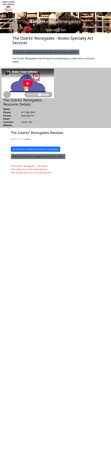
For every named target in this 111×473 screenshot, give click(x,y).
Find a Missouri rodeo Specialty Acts (29, 169)
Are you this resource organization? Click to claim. (38, 156)
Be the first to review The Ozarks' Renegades (35, 149)
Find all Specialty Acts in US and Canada (31, 172)
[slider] (17, 139)
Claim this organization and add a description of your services (46, 52)
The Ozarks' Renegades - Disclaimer (29, 166)
